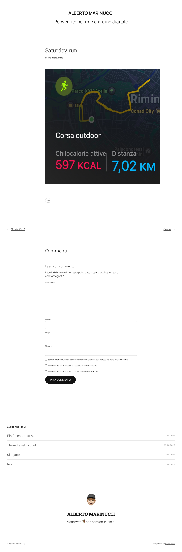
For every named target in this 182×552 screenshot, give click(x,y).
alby (56, 57)
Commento (51, 282)
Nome (48, 319)
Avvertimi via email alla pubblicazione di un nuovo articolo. (73, 371)
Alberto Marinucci (91, 13)
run (48, 200)
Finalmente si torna (20, 436)
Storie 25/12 (18, 229)
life (61, 57)
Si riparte (13, 455)
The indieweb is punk (22, 445)
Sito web (49, 346)
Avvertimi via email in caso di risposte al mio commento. (72, 365)
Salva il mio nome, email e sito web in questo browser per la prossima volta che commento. (88, 359)
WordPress (170, 543)
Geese (167, 229)
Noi (9, 464)
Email (48, 332)
